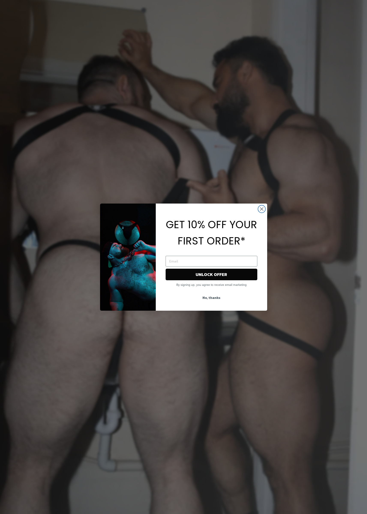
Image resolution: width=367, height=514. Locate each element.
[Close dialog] (261, 209)
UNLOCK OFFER (211, 274)
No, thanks (211, 297)
